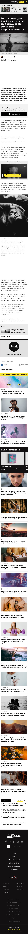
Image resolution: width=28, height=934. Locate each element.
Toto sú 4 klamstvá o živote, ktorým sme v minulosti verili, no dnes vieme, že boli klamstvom (13, 493)
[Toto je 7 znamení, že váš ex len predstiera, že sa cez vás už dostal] (14, 604)
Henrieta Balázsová (8, 56)
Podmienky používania (13, 899)
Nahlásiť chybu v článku (7, 361)
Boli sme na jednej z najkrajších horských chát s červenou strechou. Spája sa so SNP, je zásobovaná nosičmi (14, 810)
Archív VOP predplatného (14, 911)
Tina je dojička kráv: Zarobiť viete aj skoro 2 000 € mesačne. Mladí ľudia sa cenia (14, 804)
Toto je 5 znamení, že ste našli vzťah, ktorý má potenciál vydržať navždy (13, 714)
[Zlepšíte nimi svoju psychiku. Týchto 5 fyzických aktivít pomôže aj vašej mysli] (14, 628)
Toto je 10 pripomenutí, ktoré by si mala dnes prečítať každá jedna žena (18, 331)
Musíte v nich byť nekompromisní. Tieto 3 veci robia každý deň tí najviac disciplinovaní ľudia (13, 739)
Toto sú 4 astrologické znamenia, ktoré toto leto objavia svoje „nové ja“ (14, 666)
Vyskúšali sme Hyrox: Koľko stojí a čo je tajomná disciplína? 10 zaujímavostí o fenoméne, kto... (16, 9)
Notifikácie (14, 869)
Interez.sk (6, 883)
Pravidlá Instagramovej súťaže (13, 914)
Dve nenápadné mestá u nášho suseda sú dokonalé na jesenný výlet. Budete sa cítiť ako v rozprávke (14, 817)
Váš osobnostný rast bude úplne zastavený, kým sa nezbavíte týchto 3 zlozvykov (13, 567)
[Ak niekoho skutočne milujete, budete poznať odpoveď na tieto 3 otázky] (14, 506)
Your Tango (14, 120)
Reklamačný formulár (13, 918)
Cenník (14, 857)
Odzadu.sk (20, 886)
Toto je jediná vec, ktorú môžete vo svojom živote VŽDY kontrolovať (13, 542)
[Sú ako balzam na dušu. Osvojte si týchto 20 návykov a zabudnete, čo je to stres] (14, 778)
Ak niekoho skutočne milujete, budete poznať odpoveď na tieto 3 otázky (14, 518)
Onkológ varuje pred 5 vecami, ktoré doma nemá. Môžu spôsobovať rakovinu (14, 823)
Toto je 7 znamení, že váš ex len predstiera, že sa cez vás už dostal (12, 616)
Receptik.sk (6, 886)
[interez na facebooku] (6, 841)
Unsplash (15, 53)
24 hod (20, 800)
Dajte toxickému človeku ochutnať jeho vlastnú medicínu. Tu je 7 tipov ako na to (13, 417)
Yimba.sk (6, 889)
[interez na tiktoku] (14, 841)
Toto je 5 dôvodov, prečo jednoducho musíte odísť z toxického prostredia (13, 442)
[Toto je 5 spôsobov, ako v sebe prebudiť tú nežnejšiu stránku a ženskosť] (14, 752)
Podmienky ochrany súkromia (13, 902)
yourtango (7, 336)
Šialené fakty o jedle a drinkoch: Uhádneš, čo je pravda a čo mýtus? (12, 392)
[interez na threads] (10, 841)
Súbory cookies (14, 863)
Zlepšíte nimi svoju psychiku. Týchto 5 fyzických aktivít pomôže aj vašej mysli (14, 641)
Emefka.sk (20, 889)
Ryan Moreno (8, 53)
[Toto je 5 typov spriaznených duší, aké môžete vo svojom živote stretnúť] (14, 580)
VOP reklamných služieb (13, 905)
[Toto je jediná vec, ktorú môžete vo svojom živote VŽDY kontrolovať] (14, 530)
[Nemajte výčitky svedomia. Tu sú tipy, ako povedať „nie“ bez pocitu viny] (14, 678)
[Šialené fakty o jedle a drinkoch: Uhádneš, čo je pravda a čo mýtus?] (14, 380)
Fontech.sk (6, 893)
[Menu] (2, 2)
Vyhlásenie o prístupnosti (14, 921)
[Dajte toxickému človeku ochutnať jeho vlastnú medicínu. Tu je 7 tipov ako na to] (14, 405)
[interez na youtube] (22, 841)
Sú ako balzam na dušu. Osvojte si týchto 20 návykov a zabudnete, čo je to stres (13, 791)
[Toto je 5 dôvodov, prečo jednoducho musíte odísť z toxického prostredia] (14, 431)
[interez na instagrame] (18, 841)
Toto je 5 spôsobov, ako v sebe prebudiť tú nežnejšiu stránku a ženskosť (11, 765)
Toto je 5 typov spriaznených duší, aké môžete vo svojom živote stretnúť (14, 592)
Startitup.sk (20, 883)
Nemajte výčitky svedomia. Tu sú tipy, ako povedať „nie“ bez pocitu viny (14, 690)
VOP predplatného (13, 908)
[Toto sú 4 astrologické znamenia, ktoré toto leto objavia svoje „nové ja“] (14, 654)
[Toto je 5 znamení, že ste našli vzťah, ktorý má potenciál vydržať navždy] (14, 702)
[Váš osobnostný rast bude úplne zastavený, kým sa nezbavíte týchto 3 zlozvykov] (14, 554)
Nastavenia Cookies (14, 866)
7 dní (25, 800)
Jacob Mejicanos (8, 238)
